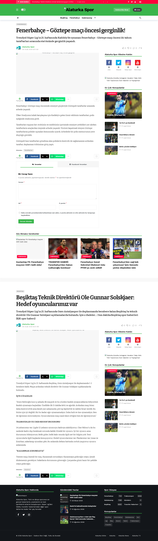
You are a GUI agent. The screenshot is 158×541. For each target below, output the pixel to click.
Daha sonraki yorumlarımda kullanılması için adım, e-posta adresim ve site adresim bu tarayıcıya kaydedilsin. (58, 214)
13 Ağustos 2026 (78, 509)
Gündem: (132, 500)
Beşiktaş (20, 291)
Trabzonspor (133, 496)
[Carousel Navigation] (105, 2)
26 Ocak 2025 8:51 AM (30, 49)
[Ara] (140, 17)
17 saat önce (126, 126)
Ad (20, 203)
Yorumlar (38, 164)
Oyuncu (27, 469)
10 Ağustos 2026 (78, 522)
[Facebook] (128, 2)
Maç (111, 521)
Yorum (21, 182)
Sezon (118, 521)
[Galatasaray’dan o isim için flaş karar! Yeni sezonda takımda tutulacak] (64, 520)
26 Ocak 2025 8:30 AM (30, 326)
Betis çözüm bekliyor (128, 147)
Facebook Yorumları (79, 164)
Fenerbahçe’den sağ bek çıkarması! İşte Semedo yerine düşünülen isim (125, 265)
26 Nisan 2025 (77, 500)
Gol (138, 517)
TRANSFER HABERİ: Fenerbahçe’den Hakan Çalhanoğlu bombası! (60, 265)
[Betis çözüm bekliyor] (111, 150)
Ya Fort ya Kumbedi (127, 123)
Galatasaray (113, 500)
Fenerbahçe (21, 24)
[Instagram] (29, 515)
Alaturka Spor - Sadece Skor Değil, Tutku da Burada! (41, 535)
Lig (106, 521)
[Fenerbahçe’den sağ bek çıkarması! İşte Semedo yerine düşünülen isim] (127, 248)
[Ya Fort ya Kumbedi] (111, 126)
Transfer (108, 524)
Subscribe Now (121, 10)
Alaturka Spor (28, 47)
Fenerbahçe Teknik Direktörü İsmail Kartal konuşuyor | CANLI (53, 2)
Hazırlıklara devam (127, 135)
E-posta (63, 203)
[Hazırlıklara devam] (111, 138)
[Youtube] (135, 2)
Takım (125, 521)
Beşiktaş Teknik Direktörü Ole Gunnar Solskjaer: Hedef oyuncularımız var (75, 300)
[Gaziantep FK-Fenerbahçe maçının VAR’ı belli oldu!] (30, 248)
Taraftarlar (28, 150)
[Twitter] (131, 2)
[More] (95, 18)
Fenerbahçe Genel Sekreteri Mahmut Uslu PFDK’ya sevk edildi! (93, 265)
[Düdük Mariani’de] (123, 105)
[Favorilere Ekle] (96, 99)
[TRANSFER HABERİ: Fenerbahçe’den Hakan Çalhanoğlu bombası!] (62, 248)
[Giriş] (140, 2)
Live (138, 10)
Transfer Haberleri (132, 504)
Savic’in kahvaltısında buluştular (83, 506)
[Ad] (123, 79)
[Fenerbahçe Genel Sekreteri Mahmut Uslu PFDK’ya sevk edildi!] (95, 248)
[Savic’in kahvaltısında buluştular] (64, 509)
